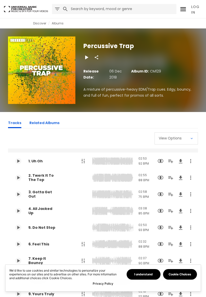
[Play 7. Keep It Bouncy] (18, 261)
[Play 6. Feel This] (18, 244)
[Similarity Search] (161, 161)
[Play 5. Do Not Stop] (18, 227)
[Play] (86, 57)
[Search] (182, 9)
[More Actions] (191, 161)
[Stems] (83, 161)
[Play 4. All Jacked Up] (18, 211)
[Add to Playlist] (171, 161)
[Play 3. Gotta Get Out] (18, 194)
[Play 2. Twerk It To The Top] (18, 178)
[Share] (96, 57)
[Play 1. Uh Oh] (18, 161)
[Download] (181, 161)
